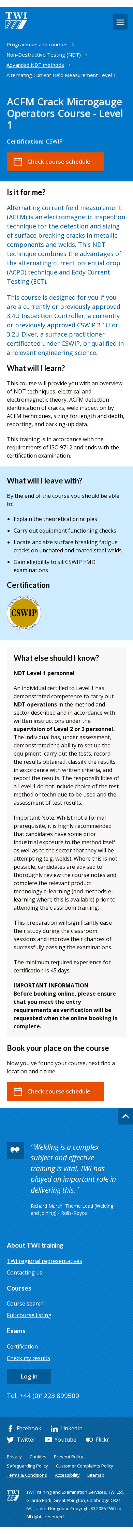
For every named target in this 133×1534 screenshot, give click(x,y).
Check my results (28, 1358)
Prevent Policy (68, 1457)
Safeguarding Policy (27, 1466)
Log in (29, 1376)
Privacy (14, 1457)
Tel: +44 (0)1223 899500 (43, 1395)
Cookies (38, 1457)
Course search (25, 1303)
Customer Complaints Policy (84, 1466)
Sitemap (95, 1475)
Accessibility (67, 1475)
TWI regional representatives (44, 1261)
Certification (22, 1346)
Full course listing (29, 1315)
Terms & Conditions (27, 1475)
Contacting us (24, 1272)
